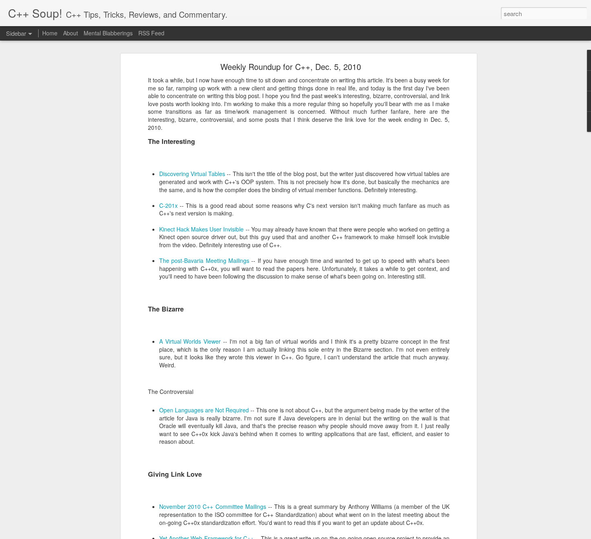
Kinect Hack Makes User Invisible (201, 229)
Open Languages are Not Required (204, 410)
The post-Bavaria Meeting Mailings (204, 260)
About (70, 33)
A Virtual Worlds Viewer (190, 341)
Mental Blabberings (108, 33)
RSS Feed (151, 33)
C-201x (168, 205)
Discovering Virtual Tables (192, 174)
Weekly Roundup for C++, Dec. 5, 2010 (290, 66)
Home (49, 33)
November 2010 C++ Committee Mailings (212, 506)
